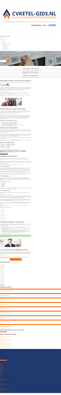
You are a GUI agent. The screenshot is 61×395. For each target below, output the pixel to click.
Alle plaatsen (2, 374)
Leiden (2, 279)
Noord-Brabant (2, 369)
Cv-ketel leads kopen (3, 379)
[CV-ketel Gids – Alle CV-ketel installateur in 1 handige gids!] (29, 33)
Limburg (2, 215)
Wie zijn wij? (4, 41)
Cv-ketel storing (5, 47)
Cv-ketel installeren (5, 49)
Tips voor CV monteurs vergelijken (4, 384)
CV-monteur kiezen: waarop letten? (6, 43)
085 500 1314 (1, 37)
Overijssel (2, 214)
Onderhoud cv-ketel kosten (5, 46)
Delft (2, 282)
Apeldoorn (2, 276)
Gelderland (1, 366)
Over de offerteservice (3, 388)
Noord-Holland (3, 217)
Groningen (2, 213)
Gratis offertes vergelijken (4, 154)
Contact (1, 385)
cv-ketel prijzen (8, 139)
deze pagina (10, 236)
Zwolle (2, 277)
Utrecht (2, 218)
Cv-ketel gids (3, 42)
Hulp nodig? (1, 383)
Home (2, 40)
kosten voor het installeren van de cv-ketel (7, 202)
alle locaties (39, 70)
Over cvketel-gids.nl (2, 387)
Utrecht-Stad (3, 266)
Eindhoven (2, 267)
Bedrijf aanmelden (2, 380)
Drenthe (2, 209)
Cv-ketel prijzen (5, 45)
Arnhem (2, 274)
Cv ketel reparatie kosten (6, 48)
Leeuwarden (3, 283)
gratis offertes (31, 73)
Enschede (2, 272)
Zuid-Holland (2, 372)
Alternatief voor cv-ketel (6, 44)
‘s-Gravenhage (3, 265)
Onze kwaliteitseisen (3, 389)
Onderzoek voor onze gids (3, 390)
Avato (9, 353)
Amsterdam (3, 264)
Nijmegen (2, 271)
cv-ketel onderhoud (13, 173)
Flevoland (2, 210)
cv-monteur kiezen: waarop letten (15, 233)
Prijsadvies (1, 392)
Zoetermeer (3, 278)
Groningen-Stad (3, 269)
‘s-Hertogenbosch (3, 275)
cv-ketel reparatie (3, 180)
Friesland (2, 211)
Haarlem (2, 273)
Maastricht (2, 280)
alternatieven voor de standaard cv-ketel (14, 205)
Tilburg (2, 268)
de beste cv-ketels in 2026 (19, 200)
